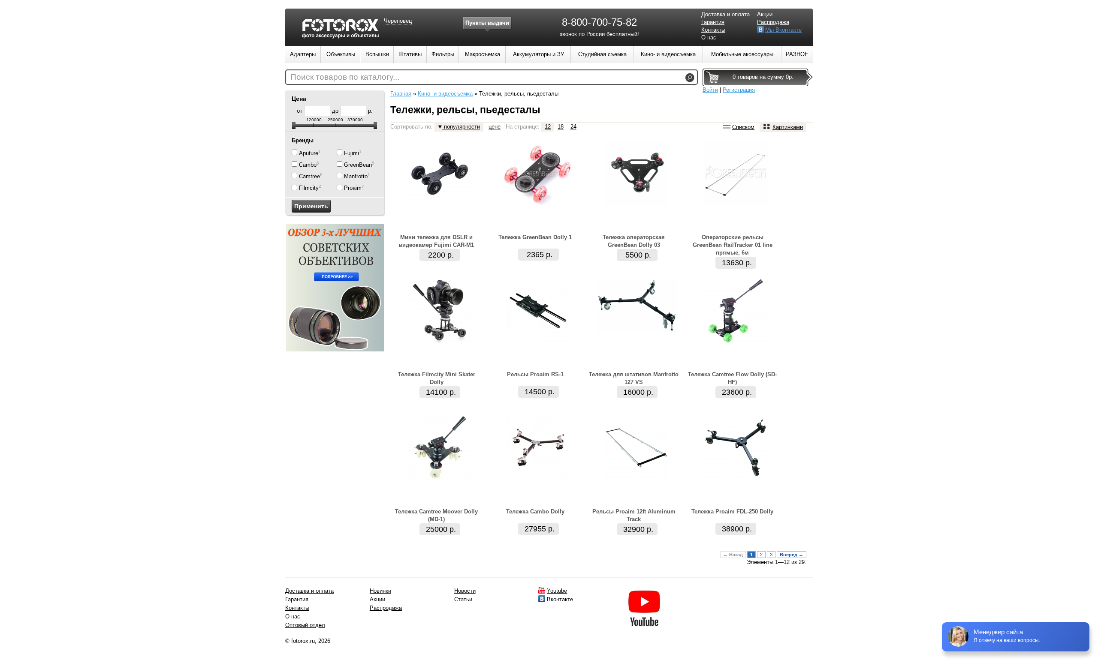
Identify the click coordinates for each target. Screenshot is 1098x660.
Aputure (308, 153)
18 (561, 126)
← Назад (733, 554)
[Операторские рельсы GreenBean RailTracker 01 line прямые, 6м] (735, 204)
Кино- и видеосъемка (445, 93)
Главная (400, 93)
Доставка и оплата (725, 14)
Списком (743, 127)
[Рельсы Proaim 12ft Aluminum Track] (637, 478)
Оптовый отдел (305, 625)
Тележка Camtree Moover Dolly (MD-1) (436, 515)
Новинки (380, 591)
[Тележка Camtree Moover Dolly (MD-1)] (439, 478)
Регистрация (739, 90)
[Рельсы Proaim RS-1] (538, 341)
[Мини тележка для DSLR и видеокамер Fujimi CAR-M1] (439, 204)
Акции (764, 14)
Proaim (353, 188)
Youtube (557, 591)
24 (573, 126)
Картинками (787, 127)
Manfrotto (356, 176)
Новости (465, 591)
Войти (710, 90)
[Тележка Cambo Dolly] (538, 478)
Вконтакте (560, 599)
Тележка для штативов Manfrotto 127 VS (634, 378)
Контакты (713, 30)
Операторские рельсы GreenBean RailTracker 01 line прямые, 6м (732, 245)
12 (548, 126)
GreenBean (358, 165)
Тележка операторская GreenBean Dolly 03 (634, 241)
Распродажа (773, 22)
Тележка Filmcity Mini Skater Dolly (436, 378)
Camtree (309, 176)
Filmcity (309, 188)
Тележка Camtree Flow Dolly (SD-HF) (732, 378)
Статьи (463, 599)
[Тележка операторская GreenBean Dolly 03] (637, 204)
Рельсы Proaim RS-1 (535, 374)
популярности (461, 126)
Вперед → (791, 554)
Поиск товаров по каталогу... (344, 76)
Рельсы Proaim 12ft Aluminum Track (634, 515)
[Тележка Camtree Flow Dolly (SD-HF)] (735, 341)
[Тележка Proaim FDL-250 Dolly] (735, 478)
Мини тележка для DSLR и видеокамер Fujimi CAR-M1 (436, 241)
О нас (708, 37)
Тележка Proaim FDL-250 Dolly (732, 511)
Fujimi (351, 153)
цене (495, 126)
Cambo (308, 165)
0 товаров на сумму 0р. (763, 77)
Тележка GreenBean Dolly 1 (535, 237)
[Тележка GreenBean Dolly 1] (538, 204)
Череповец (398, 21)
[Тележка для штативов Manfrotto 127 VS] (637, 331)
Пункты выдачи (487, 23)
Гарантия (712, 22)
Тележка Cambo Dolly (535, 511)
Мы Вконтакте (783, 30)
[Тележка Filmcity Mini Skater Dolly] (439, 341)
